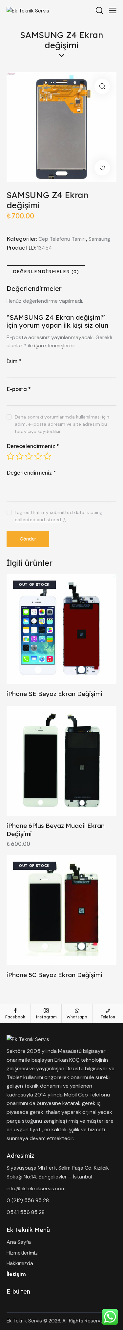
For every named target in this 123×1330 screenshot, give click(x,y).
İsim (14, 361)
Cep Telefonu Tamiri (62, 238)
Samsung (99, 238)
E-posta (19, 389)
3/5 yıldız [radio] (29, 456)
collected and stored (38, 519)
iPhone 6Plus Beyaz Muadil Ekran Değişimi (56, 830)
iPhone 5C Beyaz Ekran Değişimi (54, 975)
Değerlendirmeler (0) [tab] (46, 272)
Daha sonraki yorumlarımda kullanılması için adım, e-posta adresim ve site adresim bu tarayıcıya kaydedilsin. (62, 424)
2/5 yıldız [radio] (20, 456)
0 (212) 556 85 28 (28, 1200)
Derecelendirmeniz (33, 446)
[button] (102, 86)
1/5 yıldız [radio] (10, 456)
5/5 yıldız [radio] (47, 456)
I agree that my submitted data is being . (58, 515)
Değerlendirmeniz (31, 472)
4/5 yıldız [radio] (38, 456)
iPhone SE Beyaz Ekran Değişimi (54, 694)
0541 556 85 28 (26, 1212)
